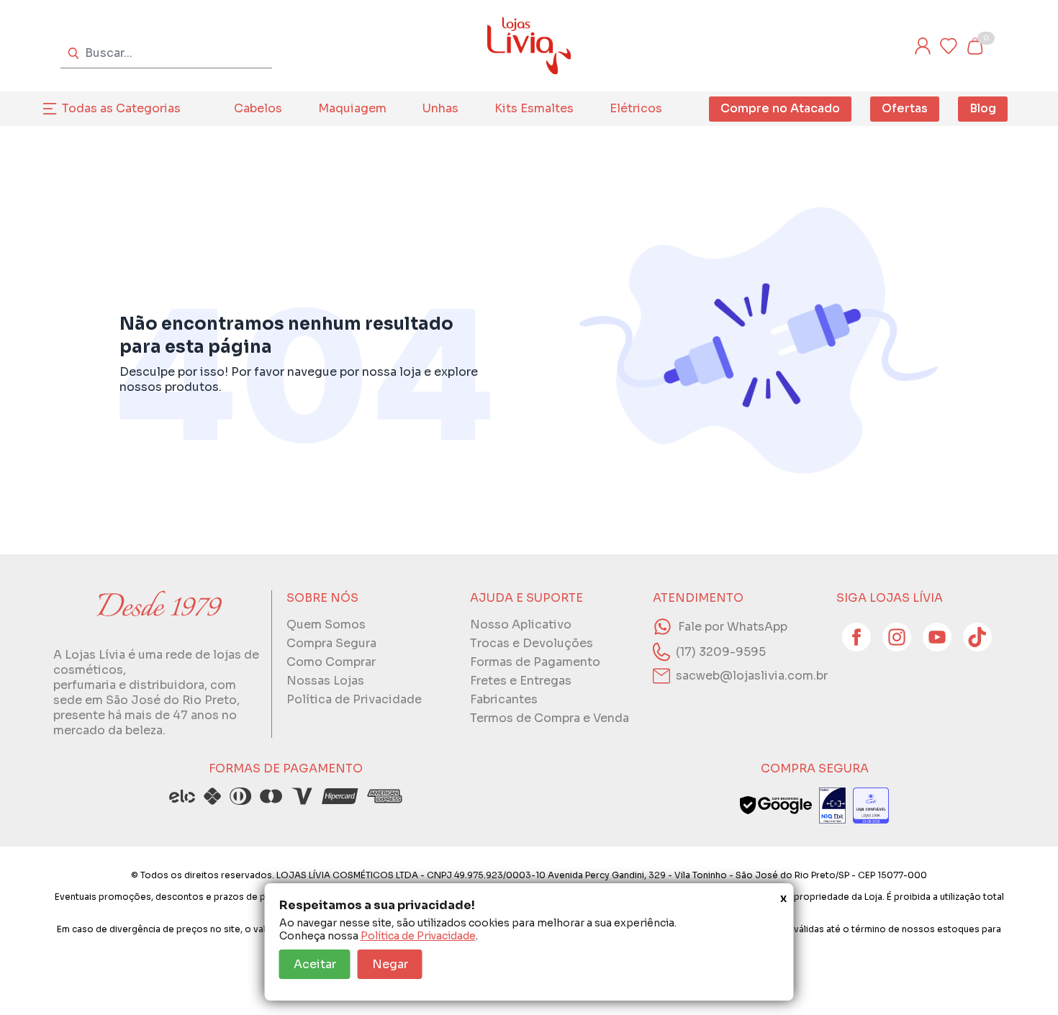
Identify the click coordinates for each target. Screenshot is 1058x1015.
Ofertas (905, 108)
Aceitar (315, 964)
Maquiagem (352, 108)
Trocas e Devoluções (531, 643)
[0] (974, 46)
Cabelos (258, 108)
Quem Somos (326, 624)
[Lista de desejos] (948, 46)
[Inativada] (832, 806)
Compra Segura (331, 643)
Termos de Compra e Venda (549, 718)
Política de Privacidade (418, 935)
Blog (982, 108)
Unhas (440, 108)
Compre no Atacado (780, 108)
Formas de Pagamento (535, 661)
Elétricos (636, 108)
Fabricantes (504, 699)
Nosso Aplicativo (520, 624)
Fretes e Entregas (520, 680)
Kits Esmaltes (534, 108)
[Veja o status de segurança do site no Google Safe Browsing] (776, 806)
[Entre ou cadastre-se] (922, 46)
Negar (390, 964)
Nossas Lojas (325, 680)
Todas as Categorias (121, 108)
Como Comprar (331, 661)
